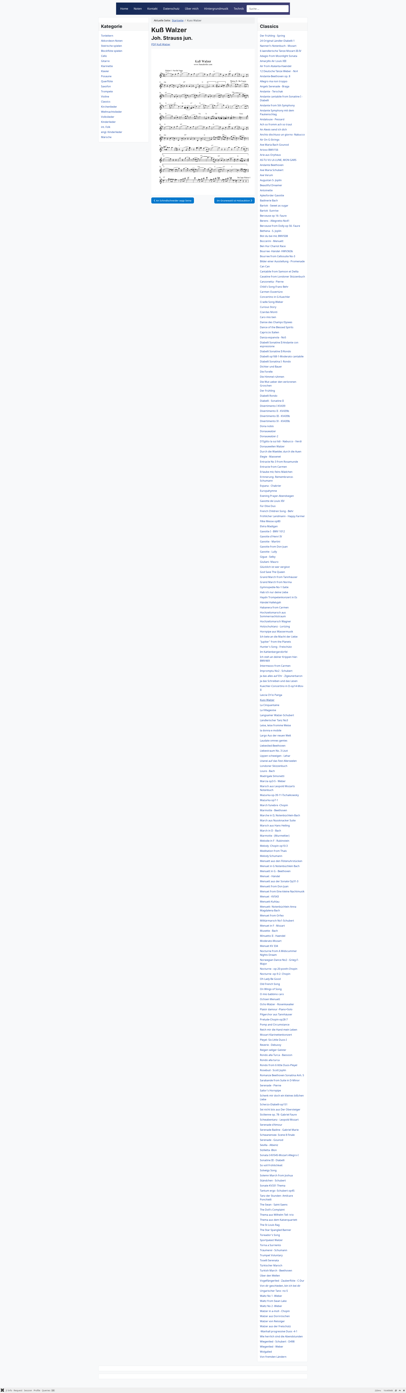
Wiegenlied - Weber (271, 1346)
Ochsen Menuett (270, 999)
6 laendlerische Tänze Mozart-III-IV (280, 51)
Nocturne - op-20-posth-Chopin (278, 969)
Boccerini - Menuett (271, 241)
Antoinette (266, 190)
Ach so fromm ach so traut (276, 124)
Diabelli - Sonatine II (272, 401)
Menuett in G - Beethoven (275, 871)
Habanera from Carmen (274, 607)
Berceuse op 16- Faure (273, 215)
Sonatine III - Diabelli (272, 1160)
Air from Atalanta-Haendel (275, 66)
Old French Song (270, 984)
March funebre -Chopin (274, 805)
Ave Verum (266, 175)
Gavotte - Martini (270, 541)
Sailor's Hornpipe (270, 1090)
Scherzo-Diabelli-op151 (274, 1104)
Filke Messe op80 (270, 521)
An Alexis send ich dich (273, 129)
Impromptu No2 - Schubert (276, 671)
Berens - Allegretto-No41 (274, 220)
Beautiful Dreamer (271, 185)
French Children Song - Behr (277, 511)
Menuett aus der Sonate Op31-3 (279, 881)
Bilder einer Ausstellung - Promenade (282, 261)
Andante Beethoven (272, 165)
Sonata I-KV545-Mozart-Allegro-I (279, 1155)
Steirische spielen (111, 46)
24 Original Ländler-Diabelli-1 (277, 40)
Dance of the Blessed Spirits (276, 327)
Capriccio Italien (269, 332)
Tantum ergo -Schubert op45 (277, 1190)
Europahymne (268, 491)
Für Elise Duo (268, 506)
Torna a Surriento (270, 1245)
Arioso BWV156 (269, 150)
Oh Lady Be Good (270, 979)
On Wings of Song (271, 989)
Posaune (106, 76)
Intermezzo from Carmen (275, 665)
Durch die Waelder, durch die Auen (280, 451)
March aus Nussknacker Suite (278, 820)
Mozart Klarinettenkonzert (276, 1034)
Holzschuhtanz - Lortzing (275, 626)
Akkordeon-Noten (112, 40)
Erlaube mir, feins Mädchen (276, 472)
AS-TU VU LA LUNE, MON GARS (278, 160)
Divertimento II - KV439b (274, 411)
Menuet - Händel (270, 876)
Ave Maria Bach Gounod (274, 144)
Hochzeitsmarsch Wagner (275, 621)
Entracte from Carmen (273, 466)
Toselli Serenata (269, 1260)
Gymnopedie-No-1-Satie (274, 587)
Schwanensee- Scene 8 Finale (277, 1135)
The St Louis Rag (270, 1225)
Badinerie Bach (269, 200)
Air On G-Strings (269, 139)
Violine (105, 96)
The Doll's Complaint (272, 1209)
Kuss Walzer (267, 700)
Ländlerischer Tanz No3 (274, 720)
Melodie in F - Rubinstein (274, 840)
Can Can (265, 266)
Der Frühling (267, 390)
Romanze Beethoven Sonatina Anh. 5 (282, 1075)
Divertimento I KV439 (272, 406)
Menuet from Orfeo (272, 915)
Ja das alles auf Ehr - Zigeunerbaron (281, 676)
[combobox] (268, 8)
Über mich (192, 8)
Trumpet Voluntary (271, 1255)
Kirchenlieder (109, 106)
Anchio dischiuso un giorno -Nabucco (282, 134)
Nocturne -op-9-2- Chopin (275, 974)
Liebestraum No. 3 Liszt (274, 750)
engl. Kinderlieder (111, 132)
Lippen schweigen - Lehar (275, 756)
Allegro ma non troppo (273, 81)
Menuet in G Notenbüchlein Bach (280, 866)
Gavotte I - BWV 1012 (272, 531)
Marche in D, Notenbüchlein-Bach (280, 815)
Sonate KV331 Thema (272, 1185)
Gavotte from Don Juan (274, 546)
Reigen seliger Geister (273, 1050)
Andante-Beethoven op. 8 (275, 76)
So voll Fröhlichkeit (271, 1165)
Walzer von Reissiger (272, 1321)
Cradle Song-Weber (271, 302)
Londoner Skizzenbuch (273, 766)
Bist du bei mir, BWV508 (274, 236)
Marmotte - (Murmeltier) (274, 835)
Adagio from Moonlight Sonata (278, 56)
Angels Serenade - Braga (274, 86)
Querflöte (107, 81)
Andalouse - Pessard (272, 119)
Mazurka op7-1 (269, 800)
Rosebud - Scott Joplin (273, 1070)
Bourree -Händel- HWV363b (276, 251)
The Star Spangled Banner (275, 1230)
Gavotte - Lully (268, 551)
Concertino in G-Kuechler (275, 297)
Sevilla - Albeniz (269, 1145)
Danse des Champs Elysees (276, 322)
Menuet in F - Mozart (272, 925)
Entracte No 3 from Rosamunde (279, 461)
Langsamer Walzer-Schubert (277, 715)
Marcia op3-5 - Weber (273, 781)
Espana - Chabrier (270, 485)
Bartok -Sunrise (269, 210)
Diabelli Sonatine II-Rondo (275, 351)
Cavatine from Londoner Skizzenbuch (282, 276)
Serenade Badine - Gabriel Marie (279, 1130)
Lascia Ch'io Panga (271, 695)
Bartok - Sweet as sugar (274, 205)
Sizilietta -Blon (268, 1150)
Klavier (105, 71)
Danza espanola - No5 (273, 337)
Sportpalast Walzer (271, 1240)
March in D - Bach (270, 830)
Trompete (107, 91)
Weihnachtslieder (111, 111)
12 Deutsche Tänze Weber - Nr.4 (279, 71)
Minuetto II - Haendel (272, 936)
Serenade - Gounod (271, 1140)
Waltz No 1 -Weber (271, 1296)
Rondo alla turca (270, 1060)
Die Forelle (266, 371)
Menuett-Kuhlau (269, 901)
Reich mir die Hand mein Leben (278, 1029)
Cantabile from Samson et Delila (279, 271)
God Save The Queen (272, 572)
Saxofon (106, 86)
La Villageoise (268, 710)
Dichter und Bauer (271, 366)
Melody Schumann (271, 856)
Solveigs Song (268, 1170)
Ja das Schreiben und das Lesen (279, 681)
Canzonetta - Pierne (272, 281)
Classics (105, 101)
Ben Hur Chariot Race (273, 246)
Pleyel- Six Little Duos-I (273, 1040)
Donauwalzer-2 (269, 436)
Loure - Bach (267, 771)
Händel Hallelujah (270, 602)
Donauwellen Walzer (272, 446)
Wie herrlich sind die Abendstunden (281, 1336)
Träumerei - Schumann (273, 1250)
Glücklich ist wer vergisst (275, 567)
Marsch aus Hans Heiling (275, 825)
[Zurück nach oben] (400, 1387)
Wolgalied (266, 1351)
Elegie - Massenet (270, 456)
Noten (138, 8)
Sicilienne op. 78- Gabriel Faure (278, 1114)
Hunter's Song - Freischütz (276, 646)
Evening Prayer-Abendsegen (277, 496)
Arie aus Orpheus (270, 155)
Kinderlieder (108, 122)
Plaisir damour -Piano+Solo (276, 1009)
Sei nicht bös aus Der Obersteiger (280, 1109)
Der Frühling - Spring (272, 35)
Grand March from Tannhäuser (279, 577)
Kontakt (152, 8)
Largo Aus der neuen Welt (275, 735)
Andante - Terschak (271, 91)
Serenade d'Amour (271, 1124)
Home (124, 8)
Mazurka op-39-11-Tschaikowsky (279, 795)
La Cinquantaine (269, 705)
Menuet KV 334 (269, 946)
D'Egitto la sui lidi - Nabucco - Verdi (281, 441)
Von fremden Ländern (273, 1356)
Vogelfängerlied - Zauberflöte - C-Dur (282, 1280)
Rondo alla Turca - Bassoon (276, 1055)
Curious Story (268, 307)
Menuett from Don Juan (274, 886)
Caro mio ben (268, 317)
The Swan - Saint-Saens (274, 1204)
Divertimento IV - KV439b (275, 421)
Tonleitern (107, 35)
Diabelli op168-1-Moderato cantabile (282, 356)
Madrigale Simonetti (272, 776)
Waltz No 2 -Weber (271, 1306)
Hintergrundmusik (216, 8)
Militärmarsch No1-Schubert (277, 920)
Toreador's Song (270, 1235)
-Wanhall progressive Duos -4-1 (278, 1331)
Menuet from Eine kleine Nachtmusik (282, 891)
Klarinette (107, 66)
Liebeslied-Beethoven (272, 745)
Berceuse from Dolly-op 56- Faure (280, 226)
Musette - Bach (269, 930)
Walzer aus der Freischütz (275, 1326)
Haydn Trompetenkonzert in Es (278, 597)
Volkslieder (107, 117)
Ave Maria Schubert (271, 170)
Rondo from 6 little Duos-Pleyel (278, 1065)
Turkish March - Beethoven (276, 1270)
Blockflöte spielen (111, 51)
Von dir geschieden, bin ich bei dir (280, 1285)
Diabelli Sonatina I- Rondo (275, 361)
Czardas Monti (268, 312)
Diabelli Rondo (268, 395)
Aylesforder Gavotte (272, 195)
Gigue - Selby (267, 556)
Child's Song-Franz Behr (274, 286)
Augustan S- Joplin (271, 180)
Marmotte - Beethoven (273, 810)
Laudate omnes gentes (273, 740)
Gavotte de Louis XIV (272, 501)
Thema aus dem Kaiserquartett (278, 1220)
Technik (239, 8)
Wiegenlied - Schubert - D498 (277, 1341)
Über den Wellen (270, 1275)
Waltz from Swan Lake (273, 1301)
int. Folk (105, 127)
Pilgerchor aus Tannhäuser (276, 1014)
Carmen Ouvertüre (271, 291)
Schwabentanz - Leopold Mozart (279, 1119)
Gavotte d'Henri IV (271, 536)
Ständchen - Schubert (273, 1180)
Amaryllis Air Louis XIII (273, 61)
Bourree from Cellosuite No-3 (277, 256)
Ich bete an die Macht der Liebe (279, 636)
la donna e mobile (270, 730)
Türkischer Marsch (271, 1265)
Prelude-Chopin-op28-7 (274, 1019)
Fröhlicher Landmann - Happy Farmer (282, 516)
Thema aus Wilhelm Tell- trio (277, 1214)
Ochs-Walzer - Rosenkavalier (277, 1004)
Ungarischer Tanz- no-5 (274, 1291)
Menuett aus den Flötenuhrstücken (281, 861)
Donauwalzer (268, 431)
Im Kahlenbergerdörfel (274, 652)
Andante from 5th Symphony (277, 105)
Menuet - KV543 (269, 896)
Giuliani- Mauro (269, 562)
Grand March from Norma (276, 582)
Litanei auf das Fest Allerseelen (278, 761)
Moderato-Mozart (271, 941)
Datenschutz (171, 8)
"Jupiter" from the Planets (275, 641)
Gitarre (105, 61)
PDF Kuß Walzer (160, 44)
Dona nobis (267, 426)
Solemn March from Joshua (276, 1175)
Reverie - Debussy (270, 1045)
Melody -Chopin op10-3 (274, 846)
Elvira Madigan (269, 526)
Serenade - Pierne (270, 1085)
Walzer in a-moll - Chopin (275, 1311)
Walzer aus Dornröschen (275, 1316)
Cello (104, 56)
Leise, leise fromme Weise (275, 725)
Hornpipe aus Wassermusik (276, 631)
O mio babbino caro (272, 994)
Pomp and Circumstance (274, 1024)
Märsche (106, 137)
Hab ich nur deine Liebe (274, 592)
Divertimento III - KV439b (275, 416)
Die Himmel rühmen (272, 376)
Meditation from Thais (273, 851)
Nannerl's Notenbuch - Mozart (278, 46)
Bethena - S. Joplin (270, 231)
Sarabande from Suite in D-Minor (280, 1080)
